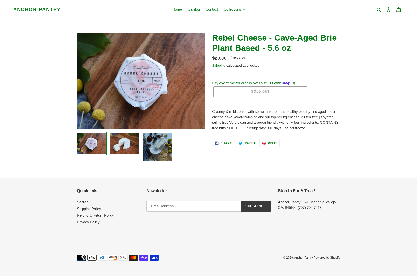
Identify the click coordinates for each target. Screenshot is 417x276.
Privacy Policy (88, 222)
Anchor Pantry (37, 9)
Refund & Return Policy (95, 215)
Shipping (218, 65)
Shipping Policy (89, 209)
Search (82, 202)
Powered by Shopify (327, 257)
